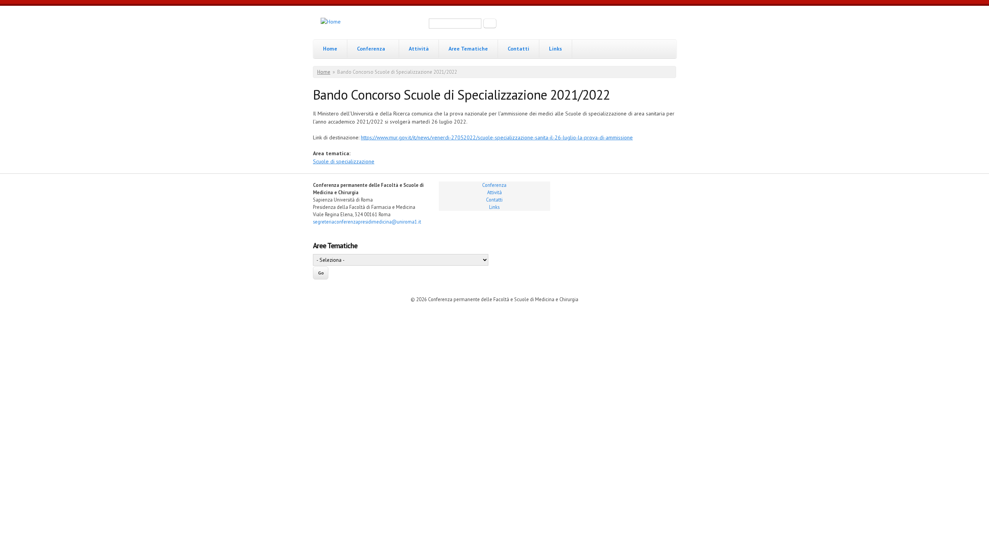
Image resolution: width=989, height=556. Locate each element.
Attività (419, 48)
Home (330, 48)
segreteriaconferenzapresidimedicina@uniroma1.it (367, 222)
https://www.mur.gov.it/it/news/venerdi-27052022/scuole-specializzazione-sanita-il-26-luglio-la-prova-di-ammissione (497, 137)
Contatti (518, 48)
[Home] (330, 22)
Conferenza (371, 48)
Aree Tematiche (468, 48)
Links (555, 48)
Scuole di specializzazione (343, 161)
